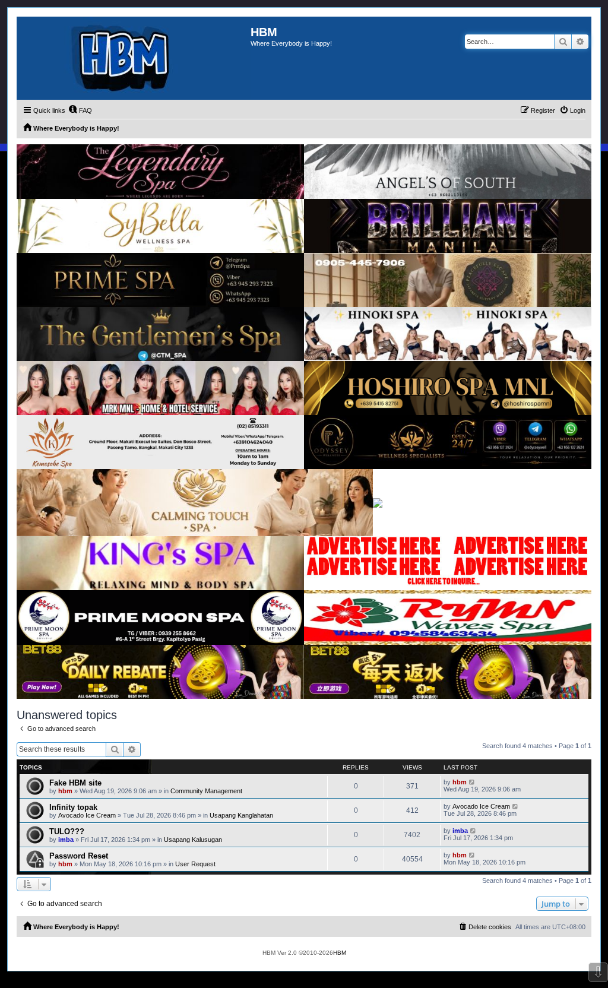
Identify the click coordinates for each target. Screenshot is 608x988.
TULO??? (66, 831)
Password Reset (78, 855)
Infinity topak (73, 807)
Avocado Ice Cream (87, 815)
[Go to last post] (472, 782)
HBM (339, 952)
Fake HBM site (75, 782)
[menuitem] (80, 110)
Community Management (206, 790)
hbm (65, 790)
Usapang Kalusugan (193, 839)
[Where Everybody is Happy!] (134, 58)
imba (66, 839)
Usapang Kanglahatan (241, 815)
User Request (195, 863)
